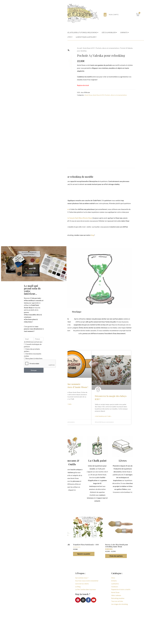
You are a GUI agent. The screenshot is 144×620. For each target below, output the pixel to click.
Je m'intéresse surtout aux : (33, 342)
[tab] (81, 32)
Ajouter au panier (83, 554)
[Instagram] (83, 600)
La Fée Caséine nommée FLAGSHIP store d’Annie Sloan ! (71, 385)
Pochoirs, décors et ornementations (107, 48)
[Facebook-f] (88, 600)
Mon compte (113, 14)
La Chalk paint (97, 460)
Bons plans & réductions (34, 358)
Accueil (79, 48)
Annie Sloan (88, 95)
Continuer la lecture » (103, 416)
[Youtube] (93, 600)
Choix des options (116, 556)
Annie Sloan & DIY (89, 48)
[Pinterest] (77, 600)
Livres (123, 460)
